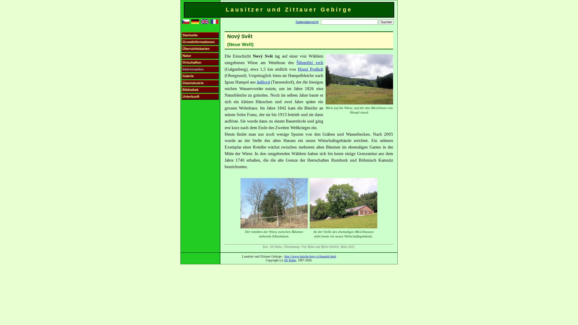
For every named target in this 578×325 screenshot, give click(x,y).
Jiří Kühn (290, 260)
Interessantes (193, 69)
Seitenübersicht (307, 22)
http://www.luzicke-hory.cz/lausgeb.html (310, 256)
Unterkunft (190, 96)
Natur (186, 56)
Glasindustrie (193, 83)
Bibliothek (190, 90)
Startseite (190, 35)
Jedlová (263, 82)
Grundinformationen (198, 42)
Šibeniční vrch (309, 62)
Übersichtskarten (196, 49)
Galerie (188, 76)
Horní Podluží (310, 69)
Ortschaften (191, 62)
